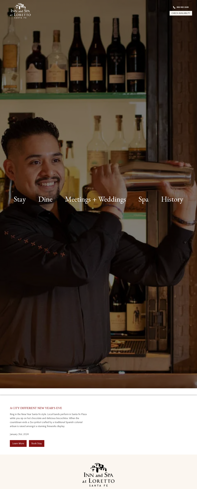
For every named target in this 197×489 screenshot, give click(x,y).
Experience (168, 211)
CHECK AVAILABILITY (179, 13)
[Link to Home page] (16, 11)
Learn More (18, 443)
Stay (20, 199)
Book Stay (36, 443)
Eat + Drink (53, 211)
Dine (45, 199)
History (172, 199)
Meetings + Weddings (95, 199)
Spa (144, 199)
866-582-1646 (181, 7)
